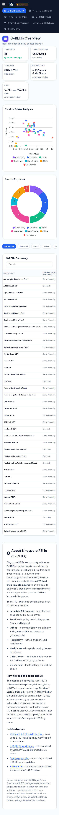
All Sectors (9, 246)
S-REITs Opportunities (22, 745)
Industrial (24, 246)
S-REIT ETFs (16, 766)
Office (46, 246)
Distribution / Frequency (50, 273)
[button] (19, 157)
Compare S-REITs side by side (26, 733)
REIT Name (8, 273)
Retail (35, 246)
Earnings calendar (19, 758)
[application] (29, 140)
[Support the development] (22, 4)
